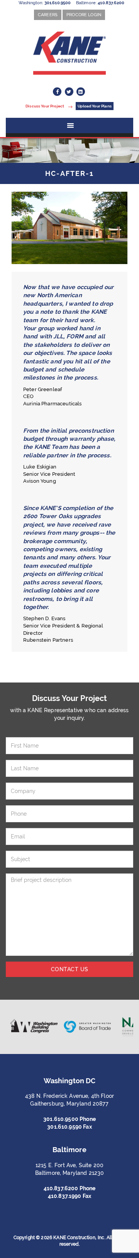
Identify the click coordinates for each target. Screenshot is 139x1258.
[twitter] (69, 91)
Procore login (83, 14)
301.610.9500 (57, 2)
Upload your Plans (95, 106)
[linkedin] (80, 91)
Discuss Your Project (45, 106)
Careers (48, 14)
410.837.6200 (111, 2)
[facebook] (57, 91)
